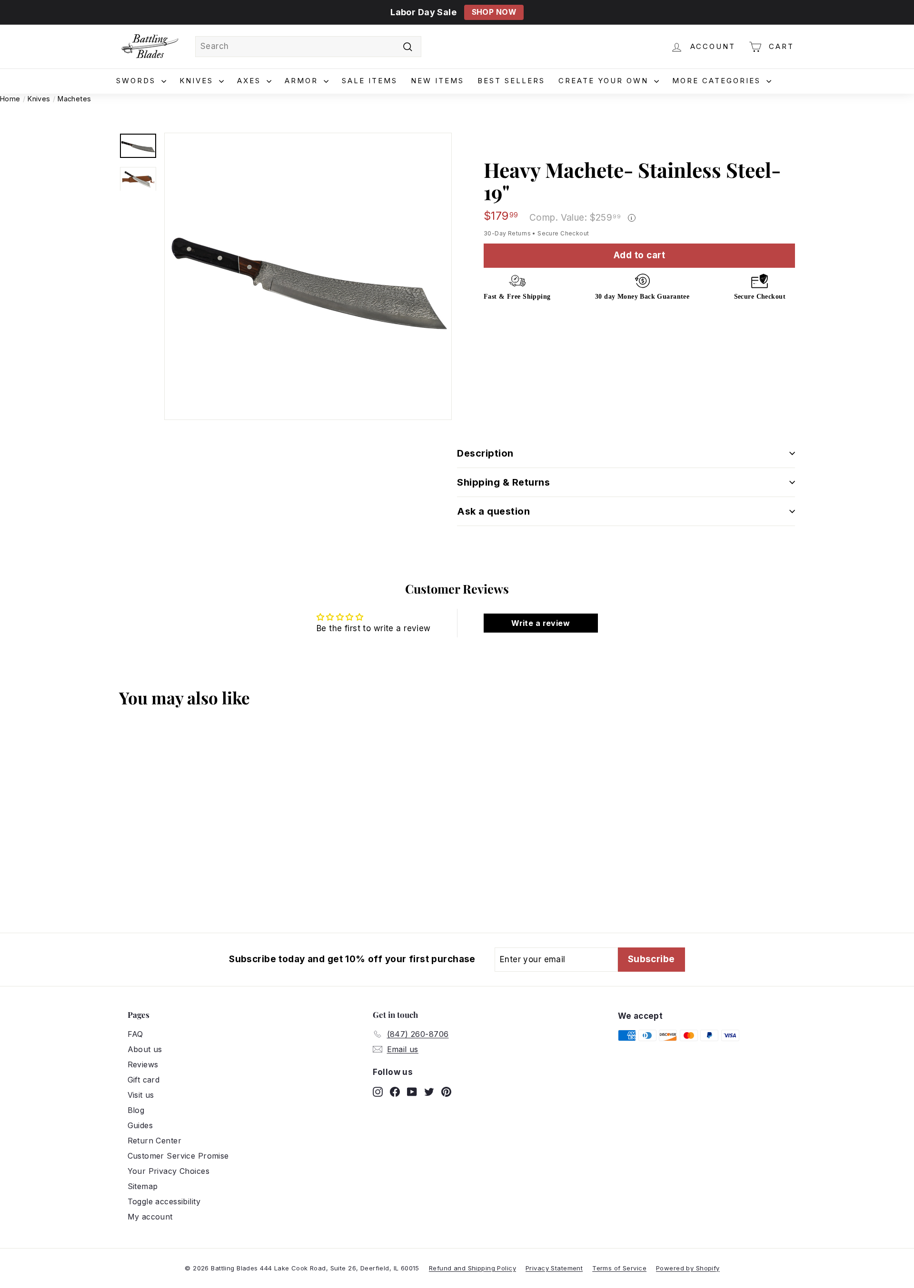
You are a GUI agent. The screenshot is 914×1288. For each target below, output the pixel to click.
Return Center (155, 1140)
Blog (136, 1110)
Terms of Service (619, 1268)
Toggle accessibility (164, 1201)
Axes (250, 80)
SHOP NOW (494, 12)
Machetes (74, 99)
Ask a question (493, 511)
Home (10, 99)
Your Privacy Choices (169, 1171)
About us (145, 1049)
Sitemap (143, 1186)
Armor (303, 80)
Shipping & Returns (503, 482)
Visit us (141, 1095)
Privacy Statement (554, 1268)
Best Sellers (511, 80)
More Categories (718, 80)
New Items (437, 80)
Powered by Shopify (688, 1268)
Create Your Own (605, 80)
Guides (140, 1125)
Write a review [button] (540, 623)
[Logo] (150, 46)
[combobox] (308, 46)
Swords (137, 80)
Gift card (144, 1079)
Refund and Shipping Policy (472, 1268)
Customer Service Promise (178, 1156)
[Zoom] (308, 276)
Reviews (143, 1064)
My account (150, 1216)
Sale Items (369, 80)
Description (485, 453)
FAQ (135, 1034)
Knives (198, 80)
